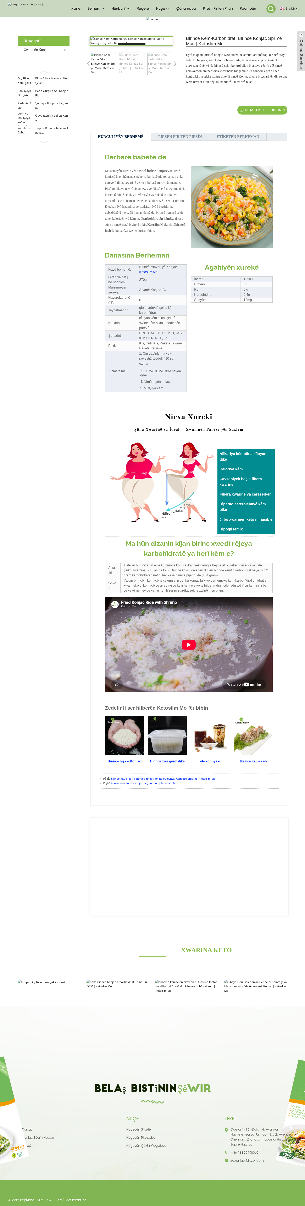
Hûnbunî (119, 8)
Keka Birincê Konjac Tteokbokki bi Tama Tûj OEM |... (118, 1000)
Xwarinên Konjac (36, 50)
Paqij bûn (248, 8)
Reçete (143, 8)
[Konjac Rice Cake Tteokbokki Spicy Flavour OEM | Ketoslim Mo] (118, 984)
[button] (44, 71)
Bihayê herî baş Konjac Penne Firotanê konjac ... (256, 1004)
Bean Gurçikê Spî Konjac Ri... (51, 93)
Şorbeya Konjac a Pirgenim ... (51, 105)
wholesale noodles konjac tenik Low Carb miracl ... (187, 1004)
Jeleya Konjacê (19, 1146)
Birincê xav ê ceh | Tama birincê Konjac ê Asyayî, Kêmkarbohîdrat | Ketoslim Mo (163, 778)
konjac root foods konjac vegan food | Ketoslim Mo (144, 783)
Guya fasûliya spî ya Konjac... (51, 118)
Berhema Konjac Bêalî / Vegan (31, 1137)
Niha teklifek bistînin (265, 110)
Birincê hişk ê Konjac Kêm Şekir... (52, 81)
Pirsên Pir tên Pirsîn (218, 8)
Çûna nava (186, 8)
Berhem (94, 8)
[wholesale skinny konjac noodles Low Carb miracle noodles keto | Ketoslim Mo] (186, 986)
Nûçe (160, 8)
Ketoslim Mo (148, 272)
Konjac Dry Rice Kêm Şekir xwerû (49, 992)
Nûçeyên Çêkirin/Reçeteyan (147, 1146)
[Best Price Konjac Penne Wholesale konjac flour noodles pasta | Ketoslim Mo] (255, 986)
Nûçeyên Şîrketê (138, 1129)
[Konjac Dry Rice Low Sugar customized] (49, 982)
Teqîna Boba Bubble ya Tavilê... (51, 130)
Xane (76, 8)
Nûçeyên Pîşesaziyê (140, 1137)
